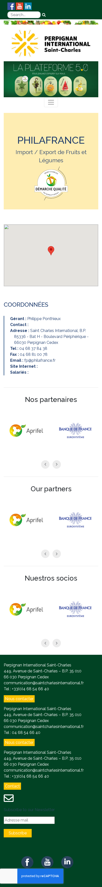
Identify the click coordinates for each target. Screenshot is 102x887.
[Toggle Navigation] (51, 102)
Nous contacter (19, 698)
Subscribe (18, 833)
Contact (12, 786)
